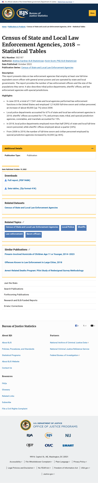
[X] (85, 327)
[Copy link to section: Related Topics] (22, 222)
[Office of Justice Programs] (8, 13)
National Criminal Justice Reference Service (69, 349)
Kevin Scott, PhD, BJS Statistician (61, 61)
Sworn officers (34, 234)
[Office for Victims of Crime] (49, 447)
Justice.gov (48, 474)
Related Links (8, 396)
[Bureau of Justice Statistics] (49, 438)
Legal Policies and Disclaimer (20, 468)
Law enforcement (14, 234)
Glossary (6, 389)
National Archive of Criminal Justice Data (68, 342)
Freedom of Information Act (66, 468)
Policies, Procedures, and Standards (18, 349)
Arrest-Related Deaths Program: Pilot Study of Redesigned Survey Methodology (44, 270)
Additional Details (13, 148)
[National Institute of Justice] (68, 437)
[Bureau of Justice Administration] (30, 437)
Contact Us (7, 368)
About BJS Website (10, 361)
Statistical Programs (11, 355)
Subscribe (6, 402)
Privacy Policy (79, 462)
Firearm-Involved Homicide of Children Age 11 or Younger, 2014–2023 (40, 254)
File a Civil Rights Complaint (14, 408)
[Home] (32, 13)
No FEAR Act (43, 468)
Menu (92, 13)
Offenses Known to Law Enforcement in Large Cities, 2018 (33, 262)
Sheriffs (81, 227)
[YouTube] (93, 327)
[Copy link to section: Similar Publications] (28, 249)
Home (4, 27)
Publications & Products (16, 27)
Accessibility (15, 462)
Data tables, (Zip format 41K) (22, 188)
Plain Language (62, 462)
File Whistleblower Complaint (38, 462)
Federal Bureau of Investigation (64, 355)
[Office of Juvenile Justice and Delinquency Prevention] (30, 447)
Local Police (68, 227)
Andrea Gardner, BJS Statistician (28, 61)
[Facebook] (78, 327)
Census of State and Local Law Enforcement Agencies (47, 67)
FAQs (4, 383)
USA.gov (84, 468)
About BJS (7, 342)
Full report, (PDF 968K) (19, 180)
